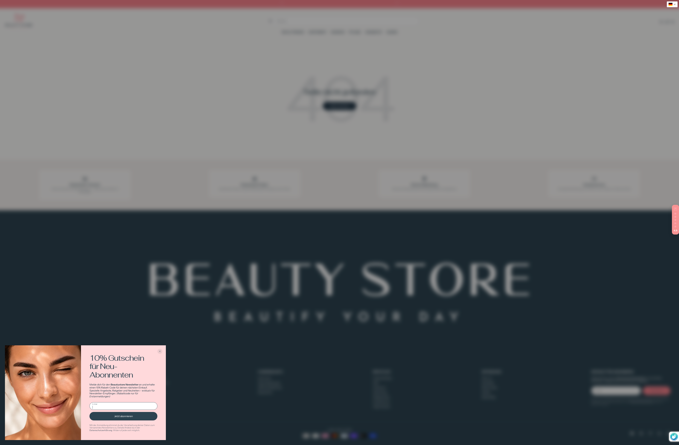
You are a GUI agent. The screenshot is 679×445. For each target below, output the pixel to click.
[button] (675, 220)
